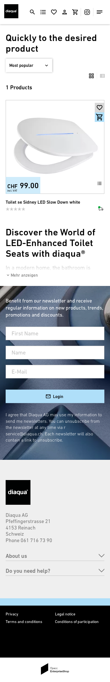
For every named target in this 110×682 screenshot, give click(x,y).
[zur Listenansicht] (101, 75)
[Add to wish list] (99, 107)
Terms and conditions (24, 621)
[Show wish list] (53, 12)
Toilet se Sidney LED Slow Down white (43, 202)
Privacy (12, 614)
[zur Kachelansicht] (91, 75)
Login (58, 396)
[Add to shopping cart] (99, 117)
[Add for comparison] (99, 183)
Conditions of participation (77, 621)
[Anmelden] (64, 12)
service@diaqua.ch (24, 433)
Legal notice (65, 614)
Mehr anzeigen (24, 275)
